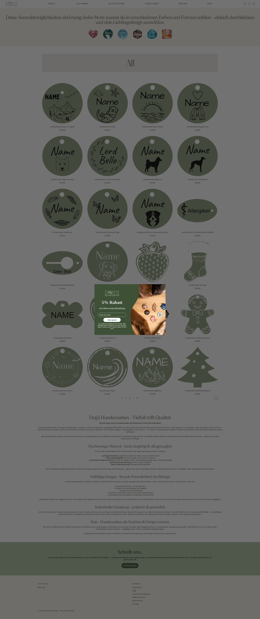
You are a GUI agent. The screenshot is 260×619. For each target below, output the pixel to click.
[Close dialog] (163, 287)
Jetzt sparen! (112, 320)
